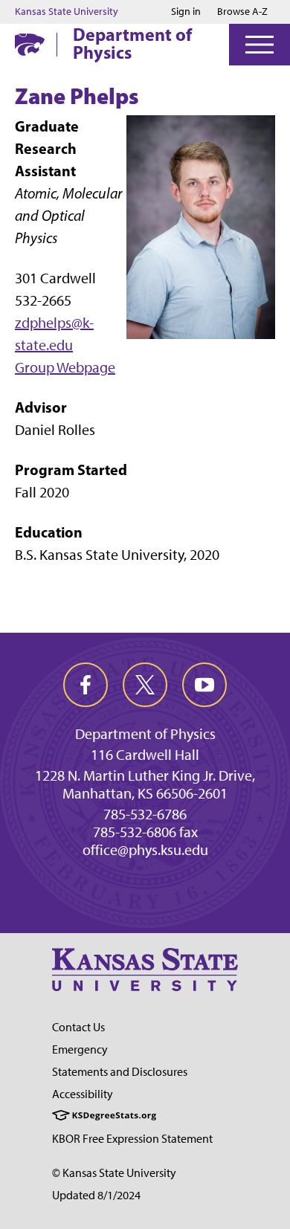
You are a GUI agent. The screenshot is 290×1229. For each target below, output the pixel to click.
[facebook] (85, 684)
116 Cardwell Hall (145, 755)
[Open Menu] (259, 44)
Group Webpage (65, 367)
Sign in (186, 12)
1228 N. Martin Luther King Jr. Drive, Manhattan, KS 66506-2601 (145, 784)
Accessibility (82, 1094)
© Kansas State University (114, 1173)
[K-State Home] (30, 44)
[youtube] (204, 684)
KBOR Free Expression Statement (132, 1139)
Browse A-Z (242, 11)
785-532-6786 (145, 814)
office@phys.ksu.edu (145, 850)
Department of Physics (132, 43)
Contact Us (78, 1027)
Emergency (80, 1049)
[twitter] (145, 684)
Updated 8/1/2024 (96, 1195)
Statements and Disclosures (119, 1072)
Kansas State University (66, 12)
